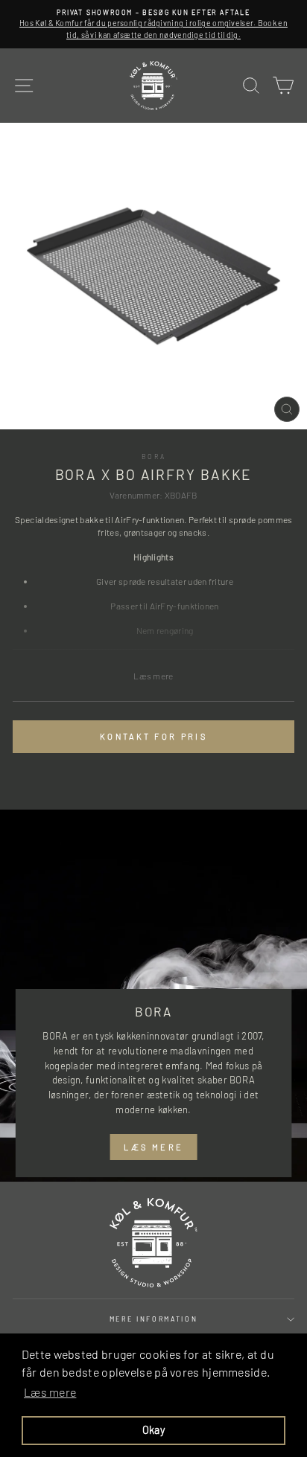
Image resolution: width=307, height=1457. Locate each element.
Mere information (154, 1319)
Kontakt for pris (153, 736)
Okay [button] (153, 1430)
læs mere (153, 1147)
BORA (154, 456)
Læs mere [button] (50, 1392)
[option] (153, 24)
